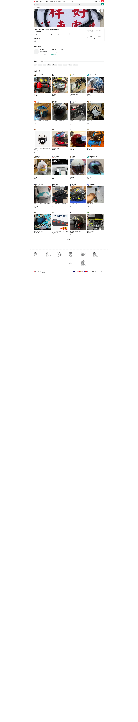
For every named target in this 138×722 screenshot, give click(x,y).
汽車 (70, 257)
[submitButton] (102, 4)
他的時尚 (47, 253)
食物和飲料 (83, 262)
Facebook (35, 253)
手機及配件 (83, 254)
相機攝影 (94, 253)
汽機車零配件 (71, 258)
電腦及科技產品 (83, 253)
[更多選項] (34, 98)
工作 (70, 262)
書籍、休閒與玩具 (95, 256)
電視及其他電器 (60, 254)
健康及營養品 (83, 261)
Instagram (35, 254)
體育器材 (82, 263)
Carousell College (36, 256)
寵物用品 (59, 256)
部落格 (35, 255)
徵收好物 (70, 255)
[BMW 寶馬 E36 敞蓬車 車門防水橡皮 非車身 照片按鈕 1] (69, 18)
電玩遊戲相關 (83, 264)
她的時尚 (47, 254)
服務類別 (70, 263)
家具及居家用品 (60, 253)
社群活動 (70, 256)
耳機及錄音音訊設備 (84, 255)
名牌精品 (47, 256)
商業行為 (43, 272)
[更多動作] (102, 10)
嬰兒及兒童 (59, 255)
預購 (70, 254)
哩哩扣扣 (70, 253)
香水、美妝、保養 (48, 255)
